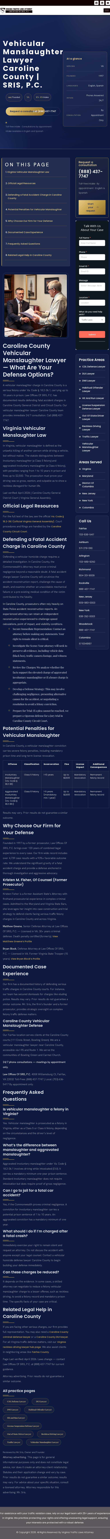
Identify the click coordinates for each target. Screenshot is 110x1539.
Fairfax (83, 528)
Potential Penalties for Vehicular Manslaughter (35, 209)
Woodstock (86, 624)
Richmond (85, 569)
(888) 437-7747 (91, 173)
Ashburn (84, 542)
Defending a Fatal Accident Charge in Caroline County (35, 196)
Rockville (84, 583)
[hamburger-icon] (107, 10)
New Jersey (85, 596)
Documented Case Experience (25, 232)
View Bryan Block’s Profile (25, 958)
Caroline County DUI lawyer (52, 1337)
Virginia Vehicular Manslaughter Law (28, 172)
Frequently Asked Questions (24, 243)
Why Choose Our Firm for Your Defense (30, 221)
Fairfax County (40, 1352)
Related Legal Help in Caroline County (30, 255)
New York (84, 610)
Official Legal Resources (22, 183)
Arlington (84, 555)
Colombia (85, 637)
